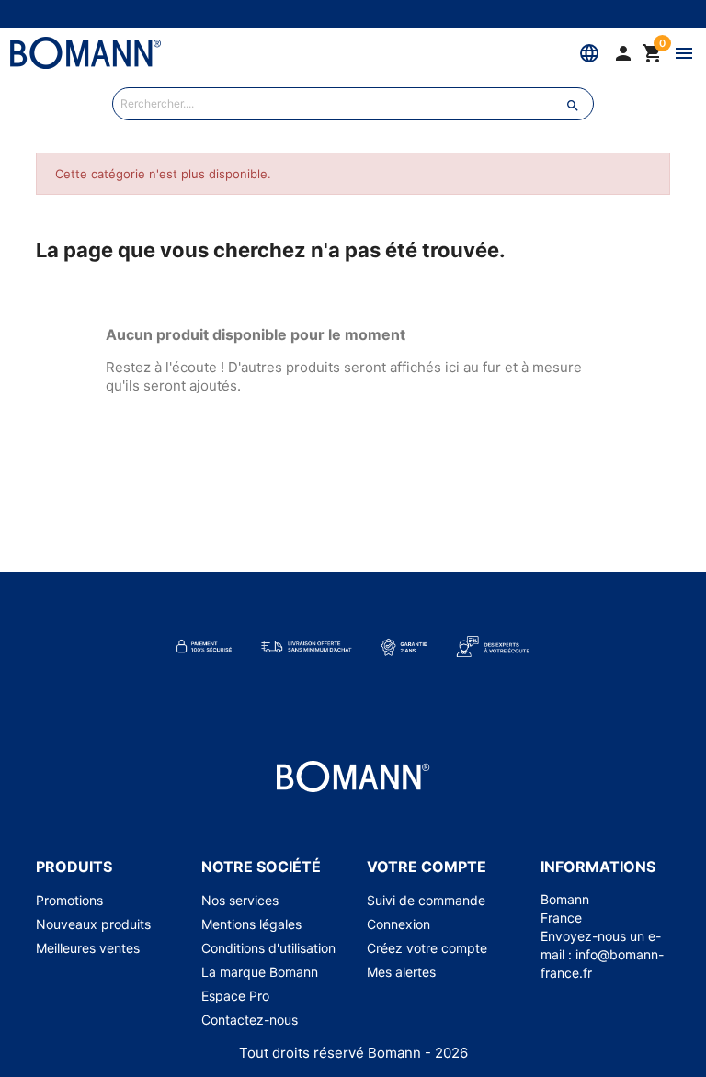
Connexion (398, 924)
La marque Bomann (259, 972)
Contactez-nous (249, 1019)
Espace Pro (235, 995)
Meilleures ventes (88, 948)
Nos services (240, 900)
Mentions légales (251, 924)
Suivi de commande (426, 900)
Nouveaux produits (93, 924)
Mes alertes (401, 972)
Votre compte (426, 866)
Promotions (69, 900)
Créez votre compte (427, 948)
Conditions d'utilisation (268, 948)
